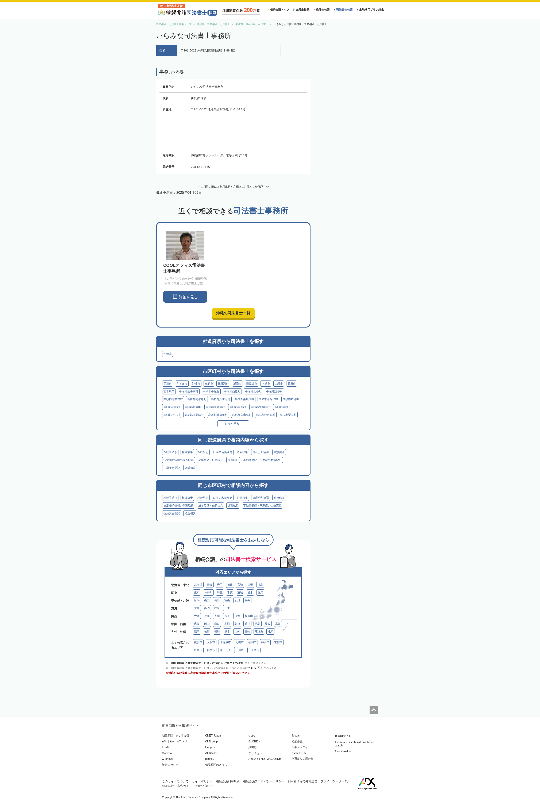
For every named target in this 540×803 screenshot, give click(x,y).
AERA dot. (211, 753)
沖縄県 (167, 353)
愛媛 (267, 623)
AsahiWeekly (343, 751)
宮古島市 (168, 391)
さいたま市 (227, 650)
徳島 (257, 623)
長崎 (217, 631)
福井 (247, 600)
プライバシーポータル (335, 781)
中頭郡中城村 (211, 391)
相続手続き (170, 452)
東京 (197, 592)
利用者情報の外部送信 (302, 781)
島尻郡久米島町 (241, 414)
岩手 (220, 584)
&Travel (182, 741)
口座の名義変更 (222, 452)
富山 (227, 600)
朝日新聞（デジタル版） (177, 735)
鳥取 (227, 623)
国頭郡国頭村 (238, 407)
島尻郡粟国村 (288, 414)
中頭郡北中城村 (173, 399)
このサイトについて (175, 781)
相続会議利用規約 (228, 781)
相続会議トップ (279, 9)
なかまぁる (255, 753)
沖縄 (270, 631)
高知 (278, 623)
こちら (252, 668)
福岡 (197, 631)
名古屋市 (225, 642)
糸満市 (209, 383)
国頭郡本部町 (291, 399)
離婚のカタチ (170, 764)
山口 (217, 623)
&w (172, 741)
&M (164, 741)
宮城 (240, 584)
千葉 (230, 592)
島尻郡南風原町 (244, 399)
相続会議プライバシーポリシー (263, 781)
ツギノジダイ (300, 747)
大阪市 (211, 642)
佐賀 (207, 631)
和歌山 (249, 615)
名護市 (279, 383)
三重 (227, 608)
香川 (247, 623)
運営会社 (168, 786)
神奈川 (208, 592)
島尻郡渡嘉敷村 (218, 414)
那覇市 (167, 383)
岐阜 (217, 608)
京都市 (278, 642)
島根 (237, 623)
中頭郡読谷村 (274, 391)
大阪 (197, 615)
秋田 (230, 584)
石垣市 (292, 383)
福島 (260, 584)
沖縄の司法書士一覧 (233, 313)
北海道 (198, 584)
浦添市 (237, 383)
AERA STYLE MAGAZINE (264, 758)
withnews (167, 758)
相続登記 (202, 452)
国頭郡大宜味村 (260, 407)
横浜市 (198, 642)
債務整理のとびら (216, 764)
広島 (197, 623)
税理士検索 (323, 9)
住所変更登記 (171, 467)
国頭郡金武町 (193, 407)
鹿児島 (259, 631)
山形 (250, 584)
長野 (217, 600)
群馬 (260, 592)
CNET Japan (213, 735)
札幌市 (239, 642)
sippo (251, 735)
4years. (296, 735)
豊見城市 (251, 383)
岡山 (207, 623)
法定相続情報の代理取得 (178, 460)
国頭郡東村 (281, 407)
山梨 (207, 600)
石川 (237, 600)
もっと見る (231, 423)
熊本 (227, 631)
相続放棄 (187, 452)
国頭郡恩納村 (171, 407)
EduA (165, 747)
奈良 (227, 615)
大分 (237, 631)
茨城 (240, 592)
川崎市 (242, 650)
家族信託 (279, 452)
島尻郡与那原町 (197, 399)
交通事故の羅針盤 (302, 758)
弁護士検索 (302, 9)
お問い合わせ (204, 786)
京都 (217, 615)
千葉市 (255, 650)
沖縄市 (196, 383)
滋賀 (237, 615)
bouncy (209, 758)
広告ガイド (184, 786)
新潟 (197, 600)
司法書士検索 (344, 9)
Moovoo (167, 753)
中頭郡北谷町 (253, 391)
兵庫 (207, 615)
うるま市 (181, 383)
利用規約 (225, 186)
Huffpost (210, 747)
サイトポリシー (202, 781)
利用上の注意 (241, 186)
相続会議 (297, 741)
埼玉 (220, 592)
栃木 (250, 592)
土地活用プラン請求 (371, 9)
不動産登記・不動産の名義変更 (262, 460)
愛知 (197, 608)
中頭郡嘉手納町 (188, 391)
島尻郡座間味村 (194, 414)
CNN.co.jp (211, 741)
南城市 (266, 383)
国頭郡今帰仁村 (268, 399)
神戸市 (265, 642)
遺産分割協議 (260, 452)
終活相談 (190, 467)
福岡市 (252, 642)
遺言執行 (233, 460)
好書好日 (253, 747)
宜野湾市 (223, 383)
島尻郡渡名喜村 (265, 414)
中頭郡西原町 (232, 391)
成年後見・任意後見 (210, 460)
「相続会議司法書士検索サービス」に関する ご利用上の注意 (205, 663)
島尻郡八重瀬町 (220, 399)
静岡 (207, 608)
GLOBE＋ (254, 741)
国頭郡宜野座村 (215, 407)
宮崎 (247, 631)
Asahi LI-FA (299, 753)
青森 (209, 584)
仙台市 (211, 650)
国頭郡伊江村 (171, 414)
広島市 (198, 650)
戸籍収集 (242, 452)
